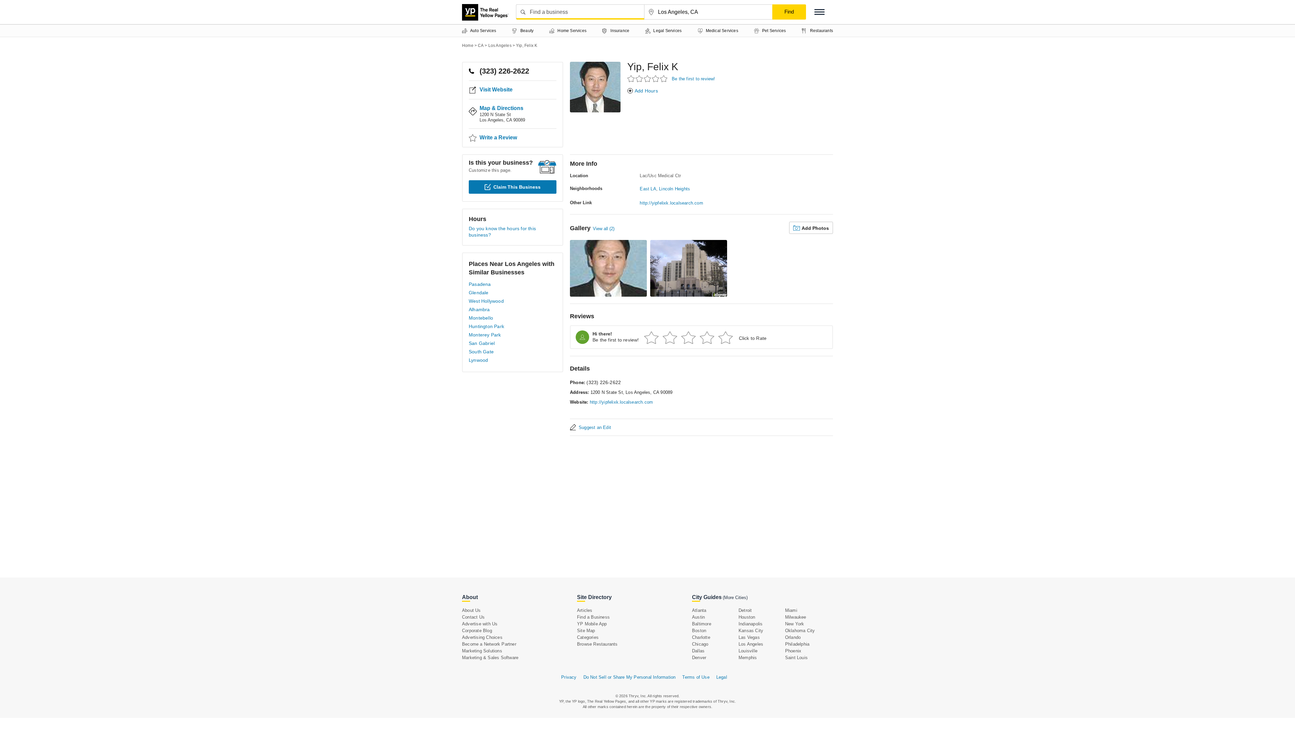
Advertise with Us (479, 623)
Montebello (481, 318)
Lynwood (478, 360)
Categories (588, 637)
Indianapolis (750, 623)
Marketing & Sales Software (490, 657)
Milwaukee (795, 617)
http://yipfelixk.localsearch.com (671, 203)
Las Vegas (749, 637)
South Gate (481, 351)
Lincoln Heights (674, 188)
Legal (721, 677)
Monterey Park (485, 335)
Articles (585, 610)
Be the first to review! (693, 78)
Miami (791, 610)
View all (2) (603, 228)
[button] (819, 12)
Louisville (748, 650)
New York (794, 623)
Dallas (698, 650)
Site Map (586, 630)
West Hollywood (486, 301)
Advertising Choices (482, 637)
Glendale (479, 292)
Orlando (793, 637)
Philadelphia (797, 644)
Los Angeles (751, 644)
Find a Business (593, 617)
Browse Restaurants (597, 644)
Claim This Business (517, 187)
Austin (698, 617)
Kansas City (751, 630)
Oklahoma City (800, 630)
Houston (747, 617)
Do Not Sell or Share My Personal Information (629, 677)
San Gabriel (482, 343)
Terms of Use (695, 677)
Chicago (700, 644)
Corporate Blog (477, 630)
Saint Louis (796, 657)
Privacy (568, 677)
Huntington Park (486, 326)
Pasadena (480, 284)
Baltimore (701, 623)
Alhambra (479, 309)
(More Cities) (735, 597)
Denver (699, 657)
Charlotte (701, 637)
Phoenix (793, 650)
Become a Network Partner (489, 644)
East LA (648, 188)
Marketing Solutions (482, 650)
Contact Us (473, 617)
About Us (471, 610)
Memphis (748, 657)
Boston (699, 630)
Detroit (745, 610)
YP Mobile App (592, 623)
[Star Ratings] (648, 78)
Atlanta (699, 610)
